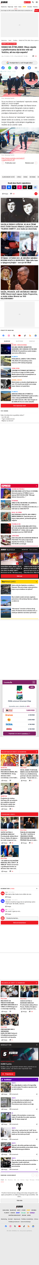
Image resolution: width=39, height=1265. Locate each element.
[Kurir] (4, 2)
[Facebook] (9, 187)
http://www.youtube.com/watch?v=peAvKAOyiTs (13, 159)
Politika (15, 40)
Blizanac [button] (10, 1180)
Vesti (10, 40)
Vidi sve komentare (19, 922)
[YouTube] (25, 187)
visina (25, 177)
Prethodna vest (10, 163)
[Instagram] (19, 187)
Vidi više (19, 1200)
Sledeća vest (29, 163)
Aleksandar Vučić (8, 177)
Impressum (17, 1219)
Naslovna (4, 40)
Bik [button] (6, 1180)
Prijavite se (9, 1074)
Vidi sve (19, 576)
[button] (34, 56)
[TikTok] (30, 187)
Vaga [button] (27, 1180)
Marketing (4, 1219)
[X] (14, 187)
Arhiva (36, 1219)
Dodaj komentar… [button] (12, 918)
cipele (19, 177)
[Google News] (35, 187)
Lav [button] (18, 1180)
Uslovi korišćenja (25, 1221)
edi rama (32, 177)
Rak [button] (15, 1180)
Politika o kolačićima (27, 1219)
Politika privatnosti (14, 1221)
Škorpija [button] (32, 1180)
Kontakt (10, 1219)
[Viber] (4, 187)
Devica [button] (22, 1180)
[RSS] (30, 335)
